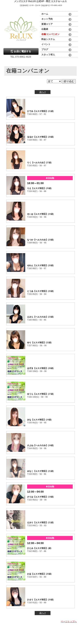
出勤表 (44, 29)
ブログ (44, 49)
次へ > (42, 92)
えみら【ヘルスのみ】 (37, 317)
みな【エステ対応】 (36, 419)
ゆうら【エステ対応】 (37, 394)
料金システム (48, 39)
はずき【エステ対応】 (37, 368)
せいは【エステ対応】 (37, 214)
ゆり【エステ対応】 (36, 342)
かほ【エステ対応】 (36, 574)
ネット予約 (47, 19)
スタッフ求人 (48, 54)
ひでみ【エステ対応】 (37, 111)
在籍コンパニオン (50, 34)
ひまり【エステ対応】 (37, 599)
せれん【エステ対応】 (37, 265)
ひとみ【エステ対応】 (37, 548)
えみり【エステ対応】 (37, 522)
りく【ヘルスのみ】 (36, 162)
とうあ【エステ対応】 (37, 291)
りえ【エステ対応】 (36, 188)
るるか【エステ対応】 (37, 137)
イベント (45, 44)
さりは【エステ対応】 (37, 497)
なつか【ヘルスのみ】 (37, 240)
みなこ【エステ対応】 (37, 471)
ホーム (44, 14)
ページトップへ (69, 621)
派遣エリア (47, 24)
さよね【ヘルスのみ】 (37, 445)
